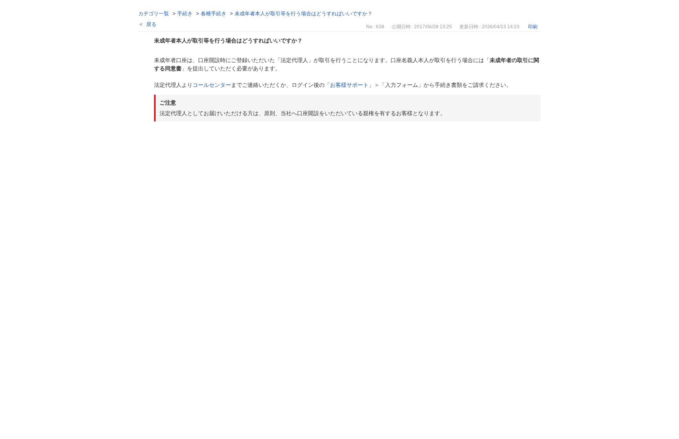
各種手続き (213, 14)
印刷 (533, 26)
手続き (185, 14)
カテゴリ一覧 (153, 14)
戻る (151, 24)
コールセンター (212, 85)
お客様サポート (349, 85)
